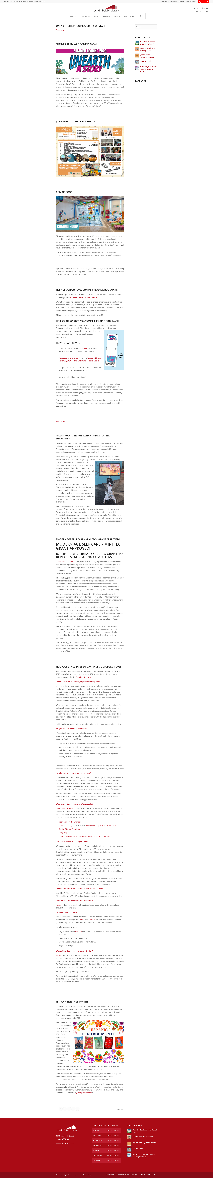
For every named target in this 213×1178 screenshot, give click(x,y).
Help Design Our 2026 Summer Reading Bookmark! (87, 289)
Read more (60, 30)
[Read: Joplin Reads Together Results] (137, 56)
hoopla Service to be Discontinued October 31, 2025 (88, 666)
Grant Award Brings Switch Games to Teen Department (83, 437)
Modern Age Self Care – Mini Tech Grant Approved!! (88, 539)
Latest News (173, 1)
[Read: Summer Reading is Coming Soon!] (137, 49)
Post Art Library (191, 1)
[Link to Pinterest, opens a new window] (203, 8)
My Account (202, 2)
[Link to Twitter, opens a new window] (197, 8)
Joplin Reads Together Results (75, 121)
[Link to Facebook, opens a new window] (193, 8)
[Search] (141, 16)
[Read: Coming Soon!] (137, 62)
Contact (181, 1)
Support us (164, 1)
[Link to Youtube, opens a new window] (207, 8)
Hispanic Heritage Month (72, 1001)
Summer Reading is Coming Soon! (76, 44)
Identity (87, 1175)
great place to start (84, 1092)
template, (84, 348)
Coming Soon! (64, 192)
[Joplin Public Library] (106, 8)
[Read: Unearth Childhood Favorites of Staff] (137, 43)
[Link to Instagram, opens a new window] (200, 8)
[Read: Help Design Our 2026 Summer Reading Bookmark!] (137, 68)
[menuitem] (164, 1)
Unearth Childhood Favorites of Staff (80, 25)
